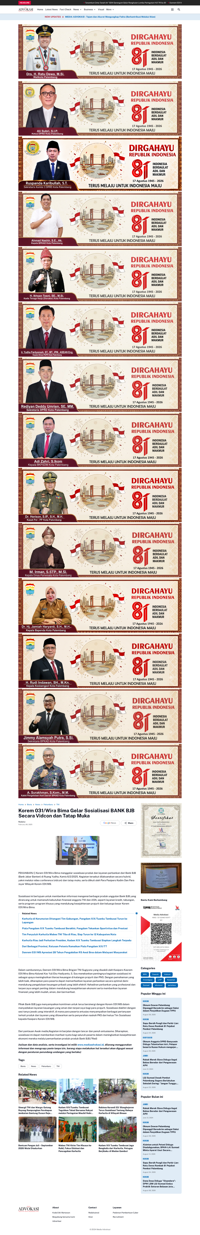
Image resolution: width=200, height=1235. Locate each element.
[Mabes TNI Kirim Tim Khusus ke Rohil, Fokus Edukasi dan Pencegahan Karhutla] (78, 1129)
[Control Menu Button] (172, 9)
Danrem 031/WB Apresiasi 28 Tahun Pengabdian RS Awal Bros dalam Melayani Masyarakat (117, 3)
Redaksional (93, 1213)
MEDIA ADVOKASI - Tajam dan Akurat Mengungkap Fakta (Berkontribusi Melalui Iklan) (110, 17)
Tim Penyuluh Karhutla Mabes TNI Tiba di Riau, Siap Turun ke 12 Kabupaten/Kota (69, 934)
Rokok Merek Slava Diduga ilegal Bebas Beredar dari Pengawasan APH (160, 1062)
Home (40, 9)
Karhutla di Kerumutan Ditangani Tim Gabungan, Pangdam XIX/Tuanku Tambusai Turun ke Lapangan (74, 920)
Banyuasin (147, 1037)
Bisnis (23, 1066)
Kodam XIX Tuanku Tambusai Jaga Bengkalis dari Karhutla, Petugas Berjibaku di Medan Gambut (116, 1148)
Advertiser (56, 1221)
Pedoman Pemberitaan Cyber (125, 1213)
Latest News (51, 9)
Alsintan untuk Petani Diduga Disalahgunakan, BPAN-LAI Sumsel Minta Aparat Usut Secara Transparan (161, 1147)
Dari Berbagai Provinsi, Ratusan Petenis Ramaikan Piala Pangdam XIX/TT (64, 946)
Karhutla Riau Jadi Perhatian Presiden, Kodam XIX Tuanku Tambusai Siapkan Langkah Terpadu (76, 940)
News (76, 9)
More (108, 9)
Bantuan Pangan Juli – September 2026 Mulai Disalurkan (35, 1147)
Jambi (145, 1056)
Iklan (90, 1217)
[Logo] (28, 1209)
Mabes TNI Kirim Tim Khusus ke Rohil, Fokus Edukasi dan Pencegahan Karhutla (75, 1148)
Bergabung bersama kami (63, 1217)
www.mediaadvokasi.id (90, 1044)
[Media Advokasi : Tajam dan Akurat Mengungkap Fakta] (25, 9)
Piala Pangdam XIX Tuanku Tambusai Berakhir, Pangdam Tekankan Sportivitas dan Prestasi (75, 928)
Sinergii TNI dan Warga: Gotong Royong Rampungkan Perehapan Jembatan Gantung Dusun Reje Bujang (35, 1110)
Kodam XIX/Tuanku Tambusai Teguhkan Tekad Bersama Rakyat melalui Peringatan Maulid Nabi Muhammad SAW (76, 1110)
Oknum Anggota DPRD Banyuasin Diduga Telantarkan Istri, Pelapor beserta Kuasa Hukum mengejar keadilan (160, 1044)
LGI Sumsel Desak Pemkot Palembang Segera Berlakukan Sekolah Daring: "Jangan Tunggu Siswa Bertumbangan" (159, 1080)
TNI (58, 1066)
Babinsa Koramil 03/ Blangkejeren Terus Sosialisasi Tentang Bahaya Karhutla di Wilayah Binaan (116, 1110)
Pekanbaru (46, 1066)
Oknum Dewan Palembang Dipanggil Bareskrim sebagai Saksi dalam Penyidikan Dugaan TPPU (161, 1008)
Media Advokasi (103, 1229)
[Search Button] (179, 9)
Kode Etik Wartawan (61, 1213)
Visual (101, 9)
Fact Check (65, 9)
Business (88, 9)
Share (130, 823)
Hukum (146, 1001)
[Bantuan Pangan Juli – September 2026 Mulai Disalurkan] (37, 1129)
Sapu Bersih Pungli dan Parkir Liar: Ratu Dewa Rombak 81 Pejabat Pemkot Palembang (161, 1026)
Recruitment (118, 1217)
